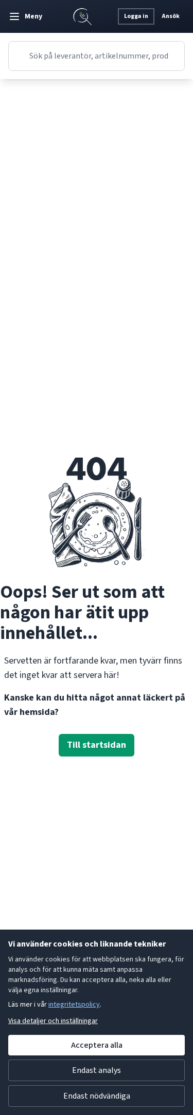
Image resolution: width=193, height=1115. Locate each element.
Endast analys (96, 1070)
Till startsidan (96, 745)
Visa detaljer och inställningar (53, 1021)
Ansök (171, 16)
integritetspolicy (74, 1004)
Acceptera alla (96, 1045)
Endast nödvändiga (96, 1096)
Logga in (136, 16)
